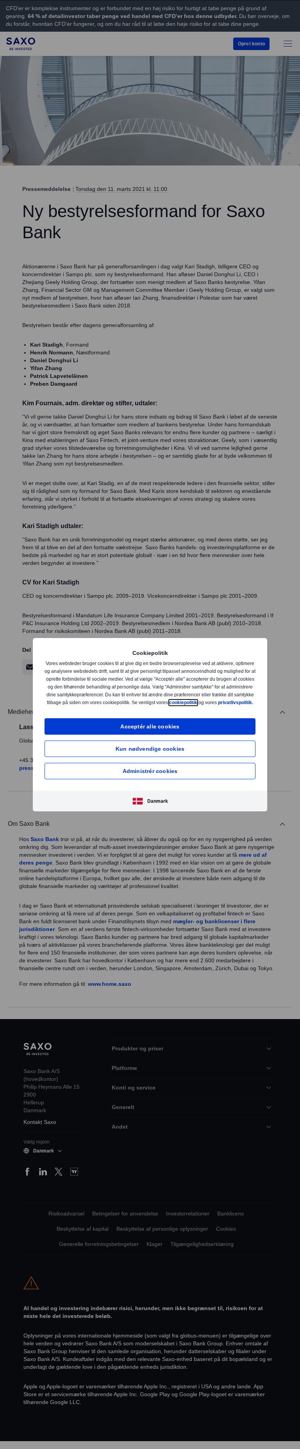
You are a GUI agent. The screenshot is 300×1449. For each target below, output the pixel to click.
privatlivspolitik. (156, 706)
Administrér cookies (150, 774)
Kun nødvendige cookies (150, 752)
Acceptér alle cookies (150, 730)
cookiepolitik (232, 698)
